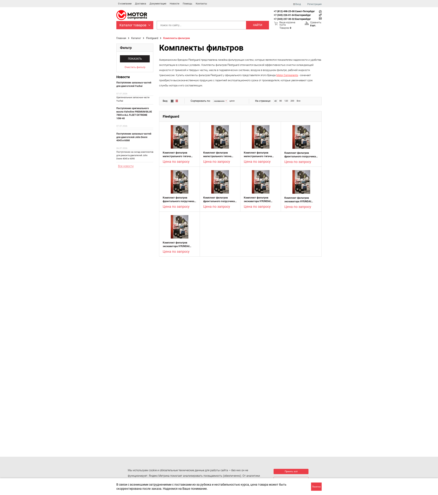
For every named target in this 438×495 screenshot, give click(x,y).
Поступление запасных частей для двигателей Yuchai (133, 84)
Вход (298, 4)
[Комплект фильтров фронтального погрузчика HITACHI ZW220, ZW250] (301, 137)
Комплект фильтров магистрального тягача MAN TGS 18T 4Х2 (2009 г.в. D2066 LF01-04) (177, 154)
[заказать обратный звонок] (320, 11)
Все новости (126, 166)
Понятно (316, 486)
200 (292, 101)
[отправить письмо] (320, 18)
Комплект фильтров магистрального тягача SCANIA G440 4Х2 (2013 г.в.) (218, 154)
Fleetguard (152, 38)
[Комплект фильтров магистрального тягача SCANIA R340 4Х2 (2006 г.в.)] (260, 137)
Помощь (187, 3)
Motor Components (287, 75)
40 (275, 101)
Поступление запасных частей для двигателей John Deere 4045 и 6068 (133, 137)
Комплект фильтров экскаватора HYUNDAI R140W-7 (257, 199)
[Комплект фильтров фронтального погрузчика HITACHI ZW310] (179, 182)
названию (219, 101)
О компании (125, 3)
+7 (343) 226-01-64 (284, 15)
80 (280, 101)
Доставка (140, 3)
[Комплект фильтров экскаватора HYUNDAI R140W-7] (260, 182)
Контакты (201, 3)
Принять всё (291, 471)
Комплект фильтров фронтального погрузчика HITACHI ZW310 (178, 199)
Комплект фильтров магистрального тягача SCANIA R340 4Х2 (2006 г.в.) (258, 154)
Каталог (136, 38)
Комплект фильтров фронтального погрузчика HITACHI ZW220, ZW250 (300, 154)
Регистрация (314, 4)
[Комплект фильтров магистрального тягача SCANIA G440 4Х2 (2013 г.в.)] (220, 137)
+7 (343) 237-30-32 (284, 19)
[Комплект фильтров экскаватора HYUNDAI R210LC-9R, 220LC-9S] (179, 227)
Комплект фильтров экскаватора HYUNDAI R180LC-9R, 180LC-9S (297, 199)
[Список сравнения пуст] (307, 23)
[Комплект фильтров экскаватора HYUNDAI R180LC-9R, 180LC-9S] (301, 182)
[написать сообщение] (320, 15)
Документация (158, 3)
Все (298, 101)
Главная (121, 38)
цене (232, 101)
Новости (174, 3)
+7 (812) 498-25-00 (284, 11)
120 (286, 101)
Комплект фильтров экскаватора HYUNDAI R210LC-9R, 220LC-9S (176, 244)
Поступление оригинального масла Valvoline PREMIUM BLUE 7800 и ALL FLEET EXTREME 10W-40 (134, 113)
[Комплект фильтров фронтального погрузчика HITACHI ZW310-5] (220, 182)
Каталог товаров (132, 25)
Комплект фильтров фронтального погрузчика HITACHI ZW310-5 (219, 199)
